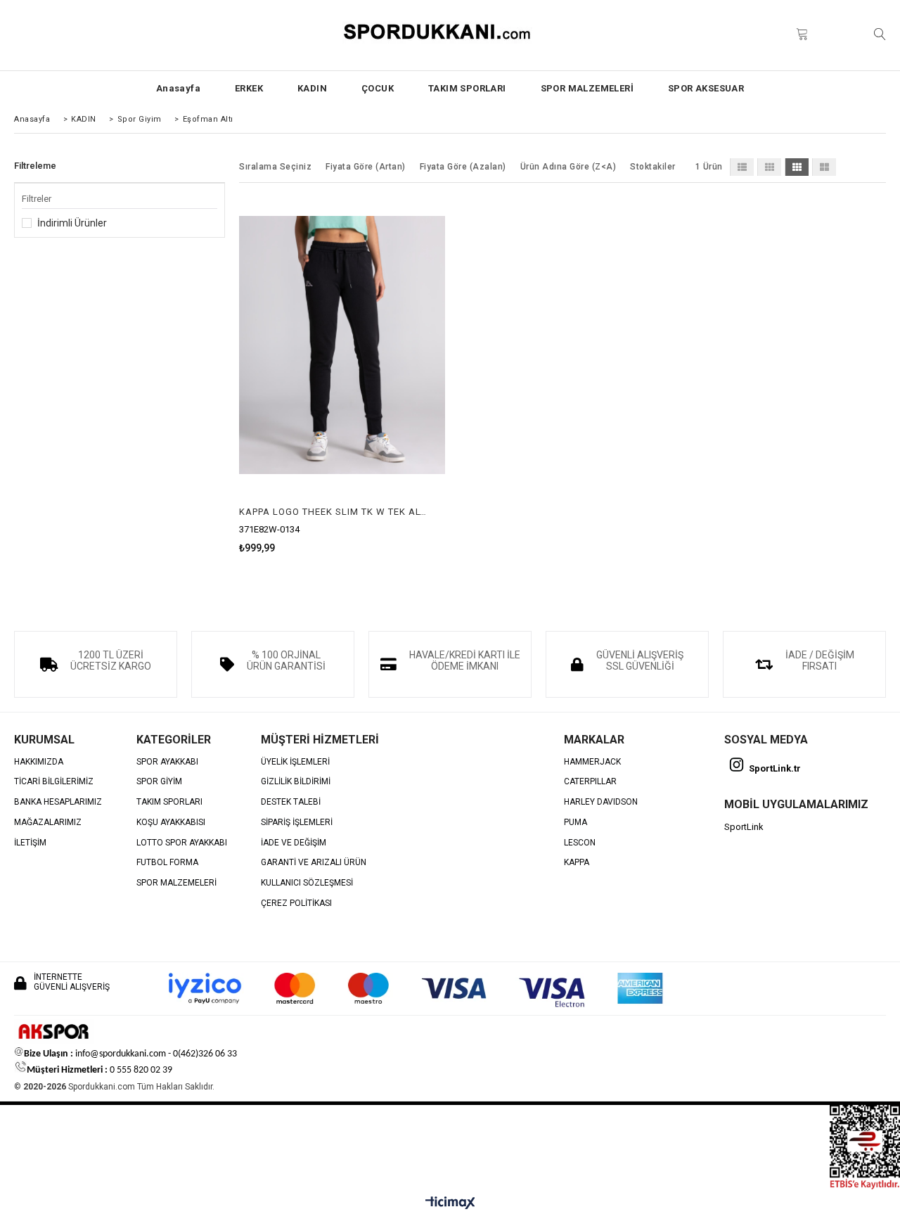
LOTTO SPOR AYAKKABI (181, 843)
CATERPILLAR (590, 781)
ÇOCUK (377, 88)
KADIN (312, 88)
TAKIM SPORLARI (467, 88)
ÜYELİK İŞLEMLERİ (295, 762)
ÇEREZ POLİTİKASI (296, 903)
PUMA (575, 822)
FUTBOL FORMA (167, 862)
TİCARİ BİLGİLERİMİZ (54, 781)
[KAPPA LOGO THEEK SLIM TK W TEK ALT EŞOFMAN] (342, 344)
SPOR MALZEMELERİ (587, 88)
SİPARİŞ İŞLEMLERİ (297, 822)
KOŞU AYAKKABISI (170, 822)
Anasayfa (178, 88)
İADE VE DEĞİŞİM (293, 843)
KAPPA (576, 862)
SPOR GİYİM (159, 781)
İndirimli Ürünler (72, 223)
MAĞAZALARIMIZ (48, 822)
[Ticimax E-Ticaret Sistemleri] (450, 1203)
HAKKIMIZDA (38, 762)
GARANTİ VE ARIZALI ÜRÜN (313, 862)
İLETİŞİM (30, 843)
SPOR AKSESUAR (706, 88)
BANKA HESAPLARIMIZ (58, 802)
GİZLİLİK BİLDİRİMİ (295, 781)
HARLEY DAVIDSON (601, 802)
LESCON (580, 843)
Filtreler (36, 198)
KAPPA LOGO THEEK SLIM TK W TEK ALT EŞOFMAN (333, 511)
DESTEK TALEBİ (291, 802)
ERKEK (249, 88)
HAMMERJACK (592, 762)
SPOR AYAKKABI (167, 762)
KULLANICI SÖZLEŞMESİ (307, 883)
